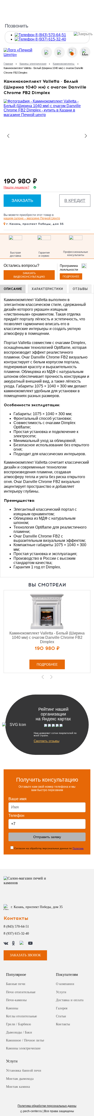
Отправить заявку (47, 837)
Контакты (63, 1024)
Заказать (22, 200)
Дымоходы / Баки (19, 1032)
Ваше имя (17, 799)
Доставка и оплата (69, 1000)
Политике (78, 848)
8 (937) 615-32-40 (16, 933)
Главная (8, 63)
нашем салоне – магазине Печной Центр (32, 218)
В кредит (74, 200)
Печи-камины (16, 1000)
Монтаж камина (18, 1086)
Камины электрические (33, 63)
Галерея (61, 1008)
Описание (13, 289)
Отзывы (80, 289)
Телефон (16, 815)
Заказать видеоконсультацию (29, 275)
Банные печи (15, 984)
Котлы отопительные (21, 1016)
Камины (12, 1008)
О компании (65, 984)
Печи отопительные (20, 992)
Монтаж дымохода (20, 1079)
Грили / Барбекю (18, 1024)
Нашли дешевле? (16, 187)
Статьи (61, 1016)
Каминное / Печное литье (25, 1040)
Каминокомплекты (64, 63)
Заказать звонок (25, 955)
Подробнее (71, 276)
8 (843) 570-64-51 (16, 926)
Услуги (61, 992)
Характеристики (47, 289)
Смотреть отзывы (46, 741)
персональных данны (47, 1106)
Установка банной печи (23, 1070)
